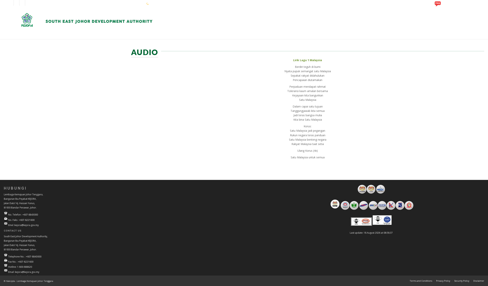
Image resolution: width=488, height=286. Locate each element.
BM (137, 3)
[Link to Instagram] (16, 3)
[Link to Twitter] (28, 3)
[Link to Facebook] (11, 3)
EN (131, 3)
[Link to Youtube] (22, 3)
